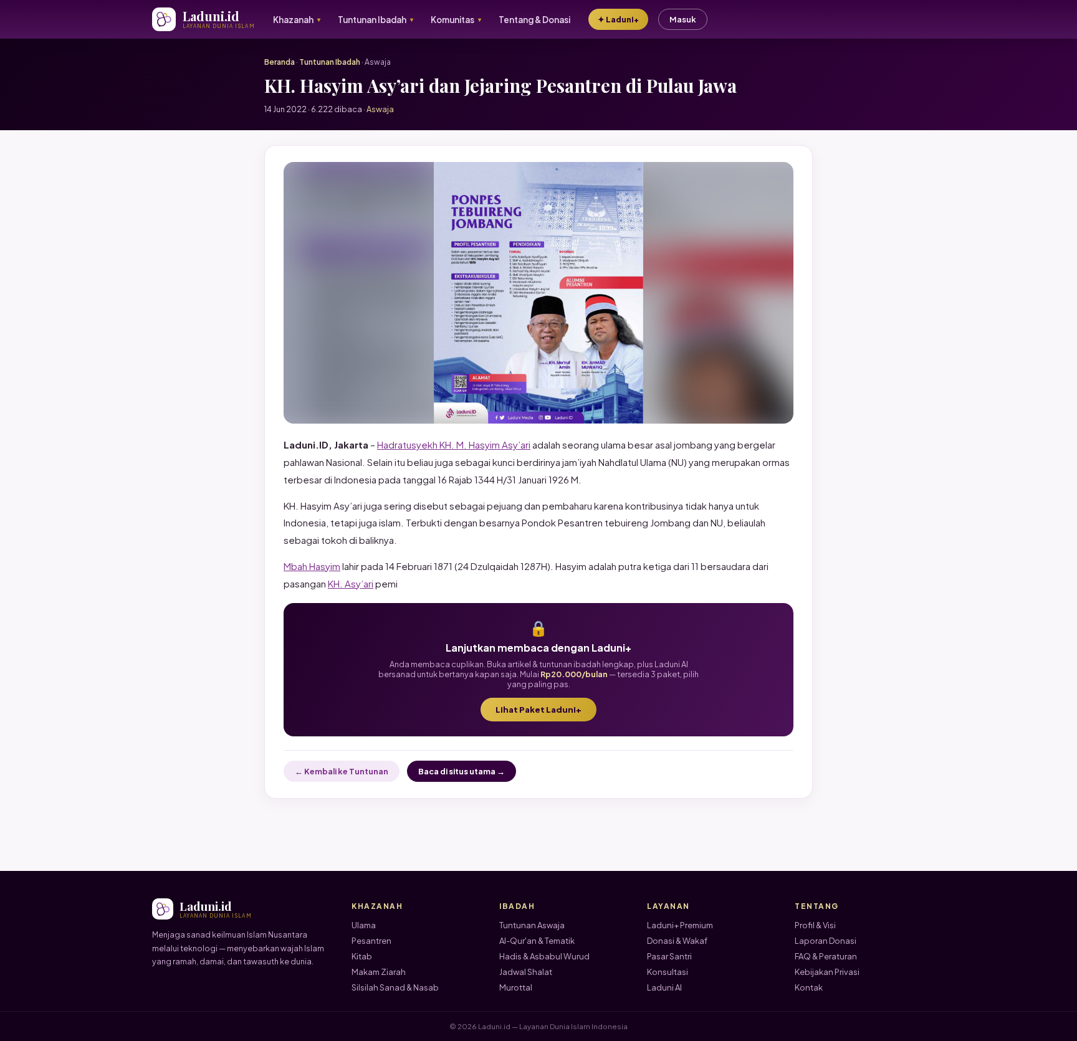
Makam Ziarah (379, 972)
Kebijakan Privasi (827, 972)
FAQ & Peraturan (826, 956)
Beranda (279, 62)
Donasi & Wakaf (677, 941)
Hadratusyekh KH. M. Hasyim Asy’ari (453, 444)
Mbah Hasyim (312, 566)
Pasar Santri (669, 956)
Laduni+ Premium (680, 925)
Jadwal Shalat (525, 972)
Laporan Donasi (825, 941)
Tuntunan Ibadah (329, 62)
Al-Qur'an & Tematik (537, 941)
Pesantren (371, 941)
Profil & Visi (815, 925)
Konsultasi (667, 972)
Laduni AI (664, 987)
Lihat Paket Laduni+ (538, 710)
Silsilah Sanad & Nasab (395, 987)
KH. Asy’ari (350, 583)
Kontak (809, 987)
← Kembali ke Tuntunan (341, 771)
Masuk (682, 19)
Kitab (362, 956)
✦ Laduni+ (618, 19)
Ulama (364, 925)
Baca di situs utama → (461, 771)
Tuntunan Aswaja (532, 925)
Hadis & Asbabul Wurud (544, 956)
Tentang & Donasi (534, 19)
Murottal (515, 987)
